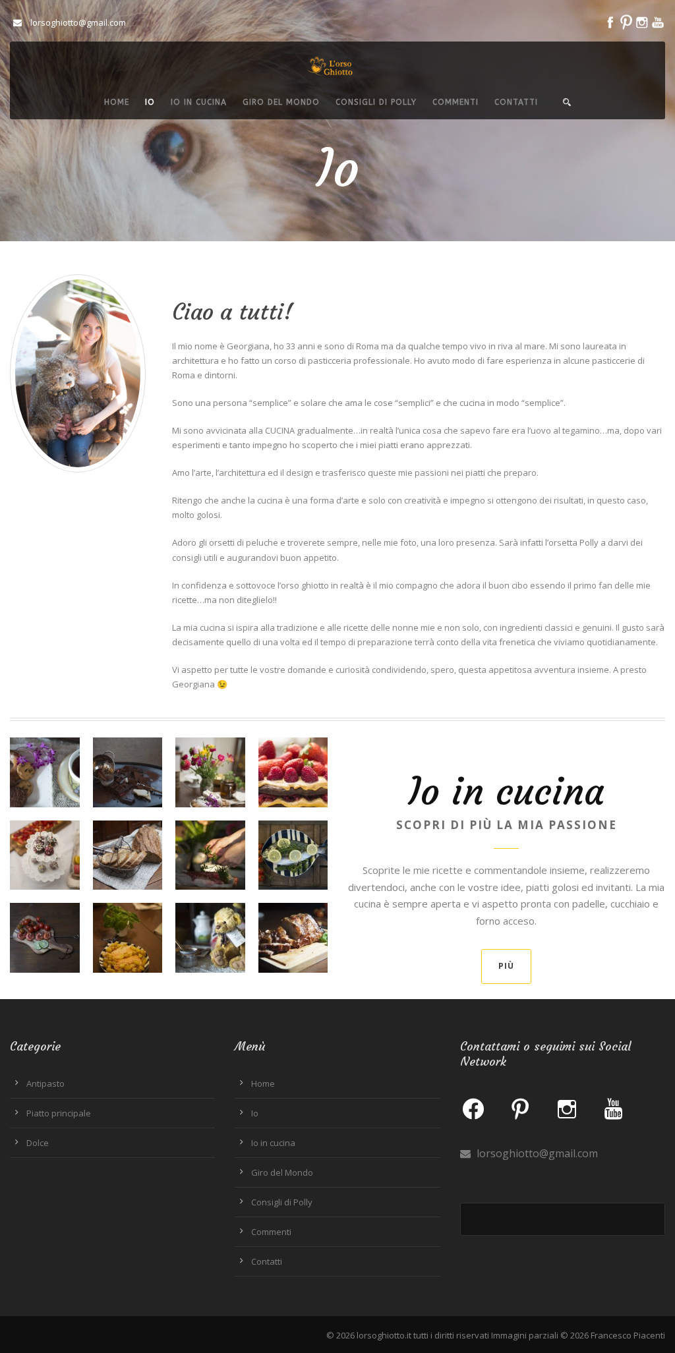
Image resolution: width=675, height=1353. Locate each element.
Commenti (455, 102)
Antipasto (45, 1083)
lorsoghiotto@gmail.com (536, 1153)
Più (506, 965)
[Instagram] (567, 1108)
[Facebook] (473, 1108)
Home (116, 102)
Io (150, 102)
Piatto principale (58, 1113)
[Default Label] (520, 1108)
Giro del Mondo (281, 102)
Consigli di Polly (376, 102)
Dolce (37, 1143)
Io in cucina (199, 102)
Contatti (516, 102)
